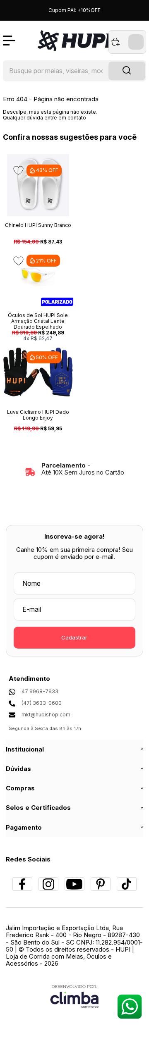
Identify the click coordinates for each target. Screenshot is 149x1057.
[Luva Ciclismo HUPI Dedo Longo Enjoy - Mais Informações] (38, 372)
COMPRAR (23, 202)
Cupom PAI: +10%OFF (74, 10)
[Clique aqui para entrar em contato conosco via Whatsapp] (129, 1006)
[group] (74, 469)
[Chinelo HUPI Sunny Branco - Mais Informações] (38, 185)
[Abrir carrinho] (127, 42)
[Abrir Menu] (9, 40)
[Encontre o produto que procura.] (126, 71)
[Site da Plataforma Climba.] (74, 996)
